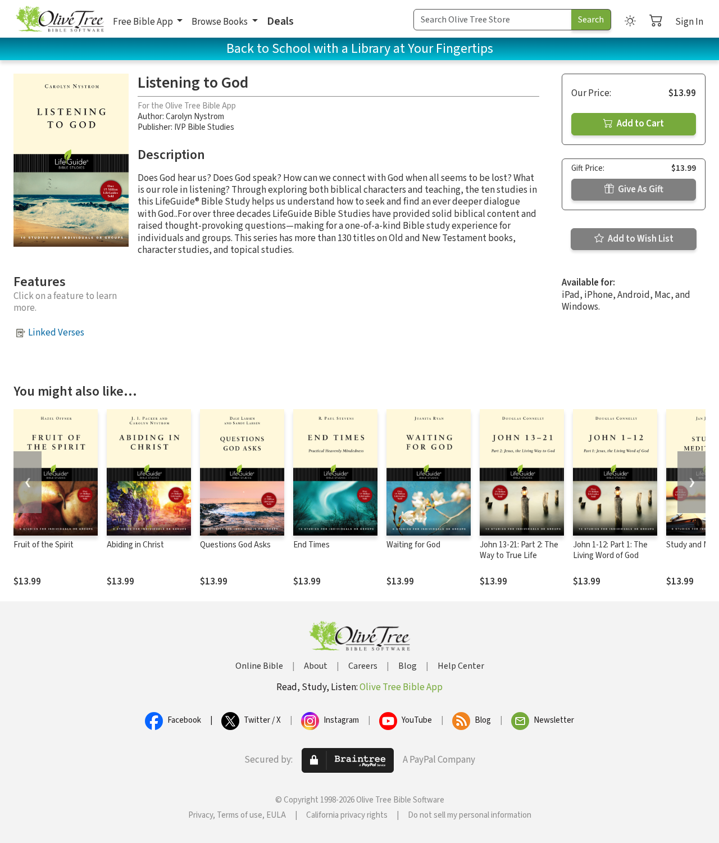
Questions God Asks (235, 545)
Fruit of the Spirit (43, 545)
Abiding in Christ (135, 545)
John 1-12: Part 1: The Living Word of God (610, 550)
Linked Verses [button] (56, 332)
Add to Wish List (640, 239)
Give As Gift (639, 189)
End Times (311, 545)
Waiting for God (413, 545)
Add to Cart (639, 123)
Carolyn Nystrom (195, 117)
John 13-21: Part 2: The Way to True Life (519, 550)
